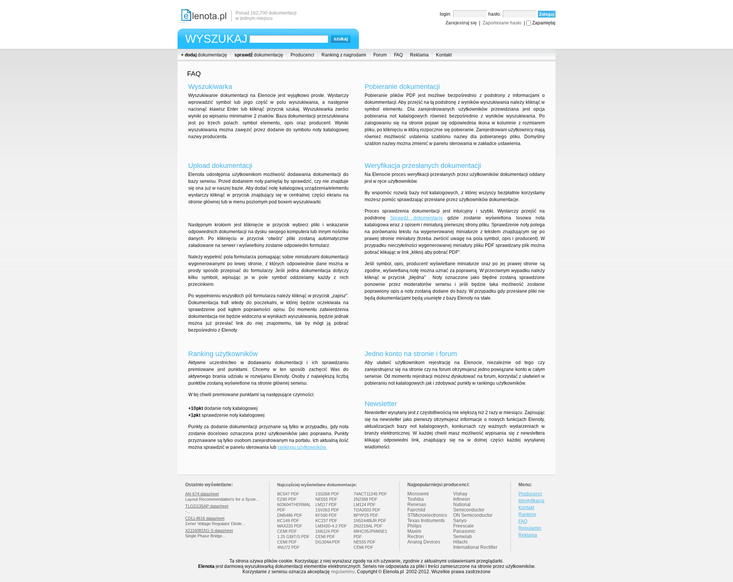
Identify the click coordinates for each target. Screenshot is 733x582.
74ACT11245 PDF (370, 494)
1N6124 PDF (327, 531)
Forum (380, 55)
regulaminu (343, 571)
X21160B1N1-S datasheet (209, 530)
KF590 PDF (326, 515)
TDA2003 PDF (367, 510)
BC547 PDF (288, 494)
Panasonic (464, 531)
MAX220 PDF (289, 526)
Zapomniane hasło (502, 23)
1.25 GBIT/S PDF (293, 536)
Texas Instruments (426, 520)
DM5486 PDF (289, 515)
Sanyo (460, 520)
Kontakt (444, 55)
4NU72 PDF (288, 547)
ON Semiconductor (472, 515)
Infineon (461, 499)
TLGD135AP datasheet (206, 506)
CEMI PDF (287, 531)
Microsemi (418, 494)
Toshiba (415, 499)
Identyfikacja (531, 500)
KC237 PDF (326, 520)
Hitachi (460, 542)
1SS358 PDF (327, 494)
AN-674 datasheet (202, 494)
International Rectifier (475, 547)
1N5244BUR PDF (370, 520)
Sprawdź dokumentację (416, 218)
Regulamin (529, 528)
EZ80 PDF (287, 499)
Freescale (463, 526)
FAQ (398, 55)
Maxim (414, 531)
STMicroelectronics (427, 515)
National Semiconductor (468, 507)
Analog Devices (423, 542)
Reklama (419, 55)
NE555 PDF (326, 499)
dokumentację (204, 55)
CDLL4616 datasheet (204, 518)
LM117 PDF (326, 504)
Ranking (527, 514)
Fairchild (416, 510)
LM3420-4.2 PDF (331, 526)
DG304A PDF (328, 542)
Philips (414, 526)
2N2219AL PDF (368, 526)
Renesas (416, 504)
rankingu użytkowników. (302, 447)
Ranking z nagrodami (343, 55)
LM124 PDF (365, 504)
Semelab (462, 536)
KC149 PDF (288, 520)
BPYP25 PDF (366, 515)
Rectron (415, 536)
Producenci (302, 55)
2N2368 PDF (366, 499)
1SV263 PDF (327, 510)
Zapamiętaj (543, 23)
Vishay (460, 494)
